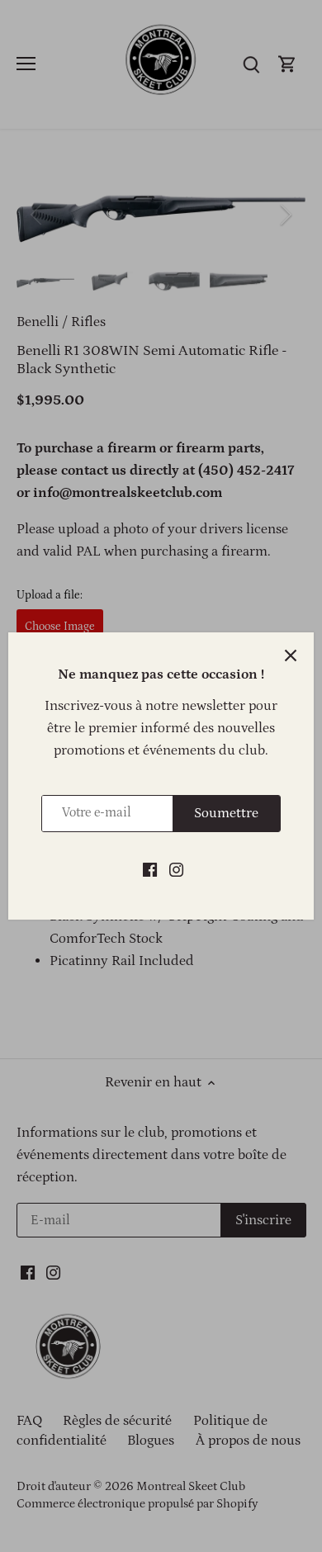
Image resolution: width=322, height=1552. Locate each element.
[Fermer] (290, 655)
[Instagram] (176, 870)
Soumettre (226, 813)
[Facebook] (150, 870)
